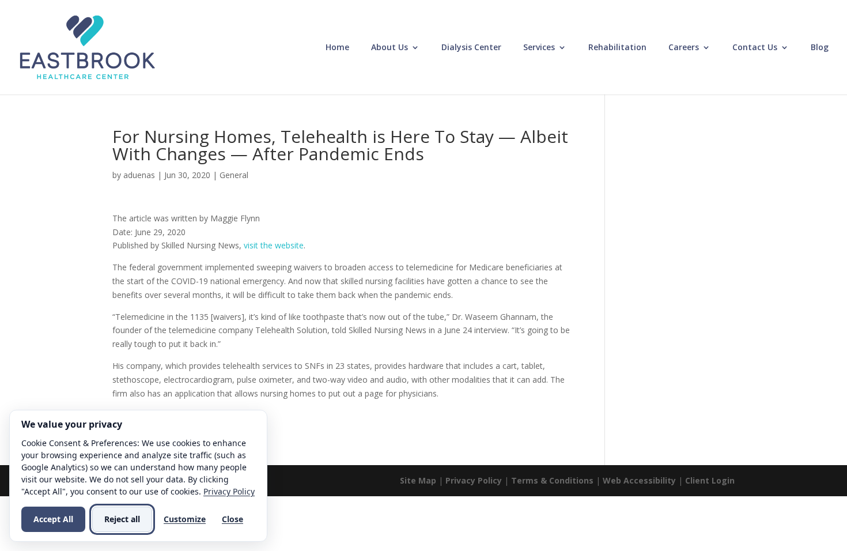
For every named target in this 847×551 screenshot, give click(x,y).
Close (232, 519)
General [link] (234, 174)
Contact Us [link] (754, 47)
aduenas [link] (139, 174)
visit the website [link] (274, 245)
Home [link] (337, 47)
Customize (185, 519)
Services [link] (539, 47)
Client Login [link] (710, 480)
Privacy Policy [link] (473, 480)
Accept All (53, 519)
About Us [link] (389, 47)
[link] (87, 46)
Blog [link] (820, 47)
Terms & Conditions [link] (552, 480)
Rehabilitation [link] (617, 47)
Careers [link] (683, 47)
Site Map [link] (418, 480)
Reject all (122, 519)
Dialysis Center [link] (471, 47)
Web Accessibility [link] (639, 480)
